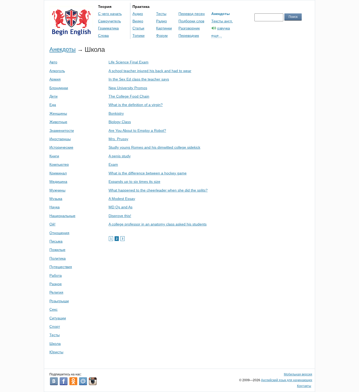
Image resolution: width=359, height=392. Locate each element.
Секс (53, 309)
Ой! (52, 224)
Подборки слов (191, 21)
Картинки (164, 28)
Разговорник (189, 28)
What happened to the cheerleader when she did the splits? (158, 190)
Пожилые (57, 250)
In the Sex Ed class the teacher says (139, 79)
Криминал (58, 173)
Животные (58, 122)
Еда (52, 105)
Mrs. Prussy (118, 139)
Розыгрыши (59, 301)
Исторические (61, 147)
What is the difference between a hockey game (148, 173)
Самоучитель (109, 21)
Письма (56, 241)
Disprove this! (120, 216)
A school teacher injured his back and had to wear (150, 71)
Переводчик (188, 35)
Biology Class (120, 122)
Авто (53, 62)
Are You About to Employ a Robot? (137, 130)
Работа (55, 275)
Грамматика (108, 28)
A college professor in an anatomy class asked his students (158, 224)
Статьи (138, 28)
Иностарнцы (60, 139)
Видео (137, 21)
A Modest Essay (122, 199)
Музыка (55, 199)
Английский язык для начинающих (286, 380)
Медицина (58, 181)
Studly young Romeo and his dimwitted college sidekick (154, 147)
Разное (55, 284)
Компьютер (59, 164)
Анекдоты (220, 14)
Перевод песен (191, 14)
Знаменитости (61, 130)
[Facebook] (64, 381)
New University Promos (128, 88)
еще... (216, 35)
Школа (55, 343)
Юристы (56, 352)
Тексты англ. (222, 21)
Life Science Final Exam (128, 62)
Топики (138, 35)
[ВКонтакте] (54, 381)
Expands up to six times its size (134, 181)
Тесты (161, 14)
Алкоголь (57, 71)
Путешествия (60, 267)
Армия (55, 79)
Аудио (137, 14)
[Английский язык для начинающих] (71, 33)
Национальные (62, 216)
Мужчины (57, 190)
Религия (56, 292)
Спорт (54, 326)
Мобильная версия (298, 374)
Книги (54, 156)
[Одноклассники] (73, 381)
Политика (57, 258)
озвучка (223, 28)
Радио (161, 21)
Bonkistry (116, 113)
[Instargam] (93, 381)
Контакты (304, 386)
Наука (54, 207)
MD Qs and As (120, 207)
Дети (53, 96)
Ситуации (57, 318)
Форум (162, 35)
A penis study (120, 156)
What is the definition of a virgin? (136, 105)
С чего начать (110, 14)
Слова (103, 35)
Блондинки (58, 88)
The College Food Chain (129, 96)
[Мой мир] (83, 381)
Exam (113, 164)
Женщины (58, 113)
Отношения (59, 233)
